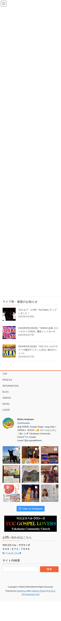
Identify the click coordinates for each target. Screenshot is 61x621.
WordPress (21, 591)
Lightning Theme (38, 591)
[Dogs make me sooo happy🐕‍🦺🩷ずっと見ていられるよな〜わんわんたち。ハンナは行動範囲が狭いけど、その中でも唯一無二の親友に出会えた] (11, 455)
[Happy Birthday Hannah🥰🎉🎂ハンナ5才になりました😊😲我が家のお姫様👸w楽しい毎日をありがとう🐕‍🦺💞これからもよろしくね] (30, 455)
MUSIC (6, 404)
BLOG (5, 392)
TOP (4, 374)
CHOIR (6, 410)
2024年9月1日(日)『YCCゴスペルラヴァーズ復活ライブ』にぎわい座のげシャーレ (37, 349)
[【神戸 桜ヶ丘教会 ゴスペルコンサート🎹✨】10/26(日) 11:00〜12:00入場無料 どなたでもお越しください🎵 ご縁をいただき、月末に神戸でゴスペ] (30, 474)
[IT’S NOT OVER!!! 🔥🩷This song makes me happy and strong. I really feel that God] (30, 493)
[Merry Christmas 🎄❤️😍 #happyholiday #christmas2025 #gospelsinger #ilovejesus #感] (49, 455)
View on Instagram (32, 508)
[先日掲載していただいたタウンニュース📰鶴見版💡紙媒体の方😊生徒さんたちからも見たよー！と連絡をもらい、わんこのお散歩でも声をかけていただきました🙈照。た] (49, 493)
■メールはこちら (11, 553)
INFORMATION (10, 386)
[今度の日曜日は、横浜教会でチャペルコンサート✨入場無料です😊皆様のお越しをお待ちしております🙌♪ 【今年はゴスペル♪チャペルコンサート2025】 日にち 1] (11, 474)
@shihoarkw (23, 423)
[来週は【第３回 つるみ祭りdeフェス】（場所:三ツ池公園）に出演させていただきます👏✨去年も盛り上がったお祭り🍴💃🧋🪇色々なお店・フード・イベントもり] (11, 493)
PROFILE (7, 380)
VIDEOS (6, 398)
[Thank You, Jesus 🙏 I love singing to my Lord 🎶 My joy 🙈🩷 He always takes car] (49, 474)
